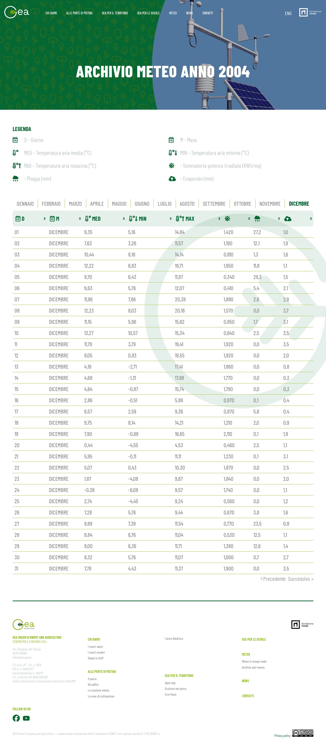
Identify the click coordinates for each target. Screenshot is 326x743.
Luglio (165, 203)
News (245, 681)
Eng (288, 13)
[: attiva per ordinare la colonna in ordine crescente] (237, 218)
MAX (189, 218)
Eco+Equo (170, 694)
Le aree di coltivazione (101, 696)
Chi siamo (94, 639)
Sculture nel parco (175, 688)
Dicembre (299, 203)
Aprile (97, 203)
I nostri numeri (96, 652)
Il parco (92, 679)
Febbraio (51, 203)
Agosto (187, 203)
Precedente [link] (274, 578)
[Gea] (17, 11)
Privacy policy (282, 735)
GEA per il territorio (179, 676)
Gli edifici (93, 684)
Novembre (270, 203)
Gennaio (25, 203)
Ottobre (242, 203)
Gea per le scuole (254, 639)
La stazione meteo (98, 690)
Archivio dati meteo (253, 667)
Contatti (248, 696)
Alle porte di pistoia (102, 672)
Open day (170, 683)
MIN (142, 218)
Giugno (142, 203)
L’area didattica (174, 638)
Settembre (214, 203)
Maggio (119, 203)
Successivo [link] (299, 578)
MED (95, 218)
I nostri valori (95, 646)
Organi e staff (96, 658)
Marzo (75, 203)
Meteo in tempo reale (254, 661)
